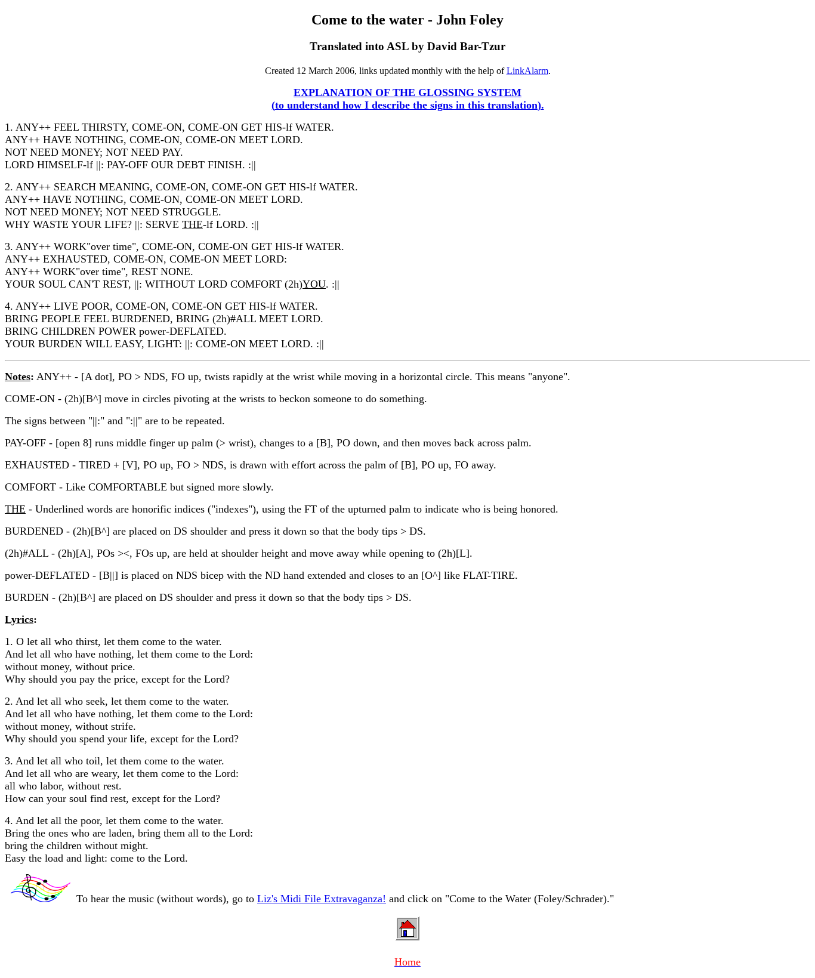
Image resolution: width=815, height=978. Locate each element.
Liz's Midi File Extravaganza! (321, 899)
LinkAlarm (527, 71)
